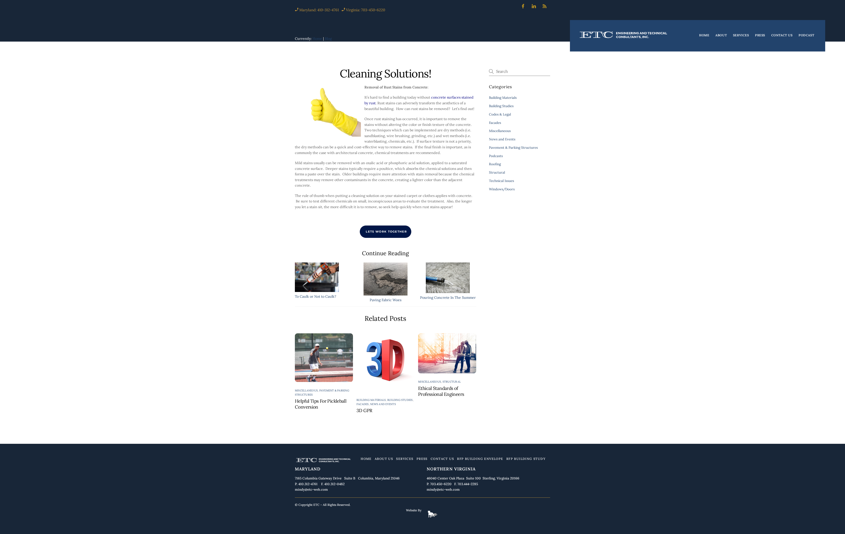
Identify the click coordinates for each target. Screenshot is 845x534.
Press (760, 35)
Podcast (806, 35)
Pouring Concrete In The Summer (448, 297)
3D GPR (364, 410)
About (721, 35)
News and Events (383, 404)
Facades (362, 404)
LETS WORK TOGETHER (386, 231)
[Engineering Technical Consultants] (624, 38)
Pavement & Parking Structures (513, 147)
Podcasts (496, 156)
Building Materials (371, 400)
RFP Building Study (526, 459)
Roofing (495, 164)
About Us (384, 459)
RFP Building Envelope (480, 459)
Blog (328, 38)
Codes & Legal (500, 114)
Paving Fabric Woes (385, 300)
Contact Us (782, 35)
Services (741, 35)
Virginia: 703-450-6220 (365, 9)
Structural (452, 381)
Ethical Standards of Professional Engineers (441, 391)
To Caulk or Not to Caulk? (315, 296)
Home (704, 35)
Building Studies (400, 400)
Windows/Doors (502, 189)
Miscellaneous (306, 390)
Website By (413, 510)
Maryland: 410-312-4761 (318, 9)
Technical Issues (501, 181)
